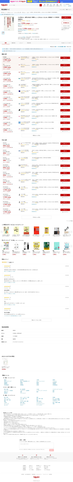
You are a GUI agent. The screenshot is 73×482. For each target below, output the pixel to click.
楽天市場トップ (3, 12)
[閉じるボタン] (72, 14)
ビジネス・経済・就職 (17, 12)
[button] (48, 5)
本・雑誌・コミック (10, 12)
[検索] (41, 5)
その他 (28, 12)
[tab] (6, 43)
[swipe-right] (71, 232)
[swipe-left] (2, 232)
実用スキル (24, 12)
